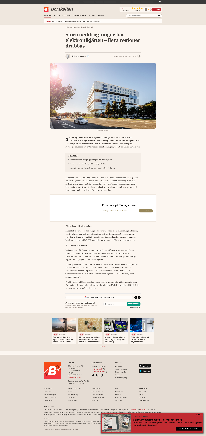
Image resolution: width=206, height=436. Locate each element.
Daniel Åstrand (97, 369)
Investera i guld (144, 400)
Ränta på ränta (48, 400)
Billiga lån (118, 395)
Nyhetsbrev (119, 366)
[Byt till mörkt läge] (147, 9)
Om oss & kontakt (121, 369)
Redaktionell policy (121, 378)
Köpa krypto (143, 392)
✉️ (88, 56)
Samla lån (118, 400)
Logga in (156, 9)
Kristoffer (134, 410)
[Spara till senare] (139, 56)
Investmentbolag (73, 395)
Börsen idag (47, 392)
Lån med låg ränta (120, 397)
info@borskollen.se (74, 377)
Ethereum (142, 397)
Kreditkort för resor (97, 395)
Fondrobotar (71, 397)
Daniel (142, 410)
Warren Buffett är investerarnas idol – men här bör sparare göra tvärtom (73, 21)
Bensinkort (95, 400)
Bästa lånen (119, 392)
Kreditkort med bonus (98, 397)
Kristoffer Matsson (79, 56)
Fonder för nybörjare (50, 397)
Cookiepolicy (119, 375)
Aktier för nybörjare (50, 395)
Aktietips (70, 392)
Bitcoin (141, 395)
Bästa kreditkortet (97, 392)
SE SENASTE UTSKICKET (188, 429)
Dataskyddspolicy (135, 307)
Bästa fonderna (72, 400)
